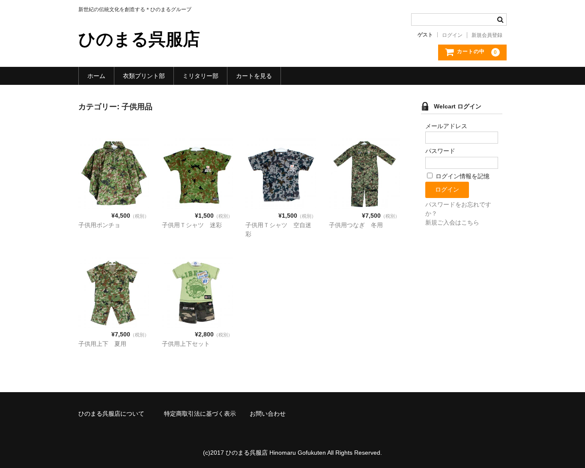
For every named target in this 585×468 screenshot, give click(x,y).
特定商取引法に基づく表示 (200, 413)
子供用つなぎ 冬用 (356, 225)
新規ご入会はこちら (452, 222)
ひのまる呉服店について (111, 413)
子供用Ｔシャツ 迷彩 (192, 225)
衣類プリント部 (144, 75)
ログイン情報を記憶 (461, 176)
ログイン (452, 35)
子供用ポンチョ (99, 225)
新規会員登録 (487, 35)
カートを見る (254, 75)
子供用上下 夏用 (102, 343)
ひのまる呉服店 (139, 39)
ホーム (96, 75)
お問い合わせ (268, 413)
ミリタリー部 (200, 75)
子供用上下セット (186, 343)
